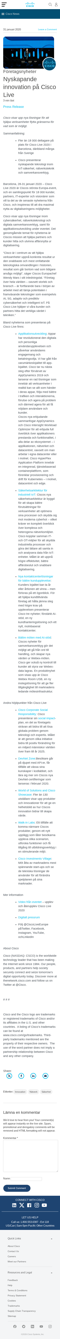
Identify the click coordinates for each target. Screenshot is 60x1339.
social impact (46, 718)
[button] (12, 14)
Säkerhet (46, 1091)
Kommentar (10, 1138)
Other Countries (45, 1225)
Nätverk (33, 1091)
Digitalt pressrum (29, 917)
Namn (6, 1178)
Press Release (13, 106)
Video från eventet (30, 902)
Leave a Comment (47, 29)
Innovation (20, 1091)
